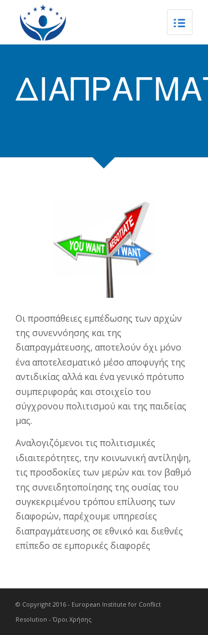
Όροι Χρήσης (72, 619)
